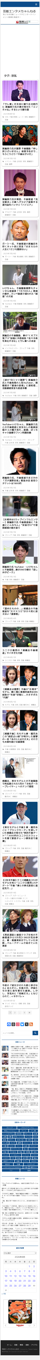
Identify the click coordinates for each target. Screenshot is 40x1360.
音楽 (24, 23)
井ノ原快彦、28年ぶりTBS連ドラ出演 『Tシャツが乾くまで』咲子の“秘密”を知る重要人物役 (24, 1076)
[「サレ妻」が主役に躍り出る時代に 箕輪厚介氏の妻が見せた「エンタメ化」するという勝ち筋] (20, 91)
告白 (35, 1140)
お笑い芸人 (21, 1140)
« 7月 (4, 1294)
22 (29, 1280)
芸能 (24, 14)
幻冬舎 (19, 161)
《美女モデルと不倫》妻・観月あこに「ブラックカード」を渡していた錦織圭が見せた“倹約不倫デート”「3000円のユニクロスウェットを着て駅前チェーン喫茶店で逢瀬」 (20, 834)
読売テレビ (9, 1006)
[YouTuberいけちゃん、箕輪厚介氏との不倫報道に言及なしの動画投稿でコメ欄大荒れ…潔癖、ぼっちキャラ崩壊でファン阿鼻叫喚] (20, 411)
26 (15, 1285)
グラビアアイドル (27, 1127)
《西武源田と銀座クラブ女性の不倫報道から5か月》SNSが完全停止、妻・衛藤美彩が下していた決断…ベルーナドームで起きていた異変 (20, 940)
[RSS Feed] (31, 1024)
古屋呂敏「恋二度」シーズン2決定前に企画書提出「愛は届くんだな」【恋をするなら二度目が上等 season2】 (24, 1105)
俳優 (9, 1137)
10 (6, 1275)
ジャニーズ (27, 1143)
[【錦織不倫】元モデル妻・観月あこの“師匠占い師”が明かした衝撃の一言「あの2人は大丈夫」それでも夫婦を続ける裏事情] (20, 720)
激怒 (28, 212)
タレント (28, 1134)
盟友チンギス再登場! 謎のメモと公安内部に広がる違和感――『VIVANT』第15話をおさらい (20, 1189)
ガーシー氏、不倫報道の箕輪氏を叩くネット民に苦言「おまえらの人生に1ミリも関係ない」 (20, 246)
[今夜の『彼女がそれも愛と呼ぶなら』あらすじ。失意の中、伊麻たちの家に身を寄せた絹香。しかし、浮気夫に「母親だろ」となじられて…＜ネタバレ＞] (20, 971)
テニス (25, 898)
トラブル (17, 901)
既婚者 (19, 304)
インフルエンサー (11, 348)
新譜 (26, 1167)
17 (6, 1280)
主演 (35, 1134)
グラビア (8, 212)
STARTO (6, 1158)
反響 (18, 1164)
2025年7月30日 (9, 209)
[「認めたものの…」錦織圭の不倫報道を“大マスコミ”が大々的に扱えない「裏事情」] (20, 595)
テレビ (7, 1003)
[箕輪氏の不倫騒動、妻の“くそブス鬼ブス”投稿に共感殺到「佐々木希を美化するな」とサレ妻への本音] (20, 322)
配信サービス (8, 1161)
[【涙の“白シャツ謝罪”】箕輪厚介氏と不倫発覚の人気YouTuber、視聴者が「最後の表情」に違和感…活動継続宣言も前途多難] (20, 366)
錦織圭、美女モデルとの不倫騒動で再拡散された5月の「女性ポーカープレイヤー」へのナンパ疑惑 (20, 783)
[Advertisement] (20, 51)
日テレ (11, 1140)
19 (15, 1280)
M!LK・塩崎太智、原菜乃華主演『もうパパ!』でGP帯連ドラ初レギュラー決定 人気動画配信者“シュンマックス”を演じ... (24, 1069)
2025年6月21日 (9, 657)
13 (20, 1275)
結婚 (18, 1161)
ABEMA (33, 1161)
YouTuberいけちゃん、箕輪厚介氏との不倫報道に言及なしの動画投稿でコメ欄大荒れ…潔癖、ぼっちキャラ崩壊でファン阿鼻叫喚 (20, 428)
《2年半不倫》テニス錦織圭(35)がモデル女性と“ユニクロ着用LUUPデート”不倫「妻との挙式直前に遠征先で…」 (20, 884)
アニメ (24, 1131)
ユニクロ (8, 660)
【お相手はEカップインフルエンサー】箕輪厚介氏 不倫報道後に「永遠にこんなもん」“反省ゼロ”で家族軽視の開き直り (20, 523)
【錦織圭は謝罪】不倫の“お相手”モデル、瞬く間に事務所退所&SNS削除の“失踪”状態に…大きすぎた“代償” (20, 693)
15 (29, 1275)
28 (24, 1285)
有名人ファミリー (10, 1131)
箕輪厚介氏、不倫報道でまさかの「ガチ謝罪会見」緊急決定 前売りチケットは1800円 (20, 480)
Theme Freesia (32, 1349)
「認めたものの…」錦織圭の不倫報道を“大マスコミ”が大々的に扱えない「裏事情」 (20, 611)
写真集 (28, 1152)
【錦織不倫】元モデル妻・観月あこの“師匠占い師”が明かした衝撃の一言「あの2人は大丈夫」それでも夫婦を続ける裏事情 (20, 737)
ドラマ (34, 1155)
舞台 (35, 1158)
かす (13, 1158)
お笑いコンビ (18, 1137)
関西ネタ (34, 1167)
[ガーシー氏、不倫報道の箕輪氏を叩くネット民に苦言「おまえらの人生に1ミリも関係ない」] (20, 230)
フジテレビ (31, 1164)
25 (10, 1285)
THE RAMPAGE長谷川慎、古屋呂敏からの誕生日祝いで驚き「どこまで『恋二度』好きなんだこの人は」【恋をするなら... (24, 1055)
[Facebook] (9, 1024)
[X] (26, 1024)
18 (10, 1280)
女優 (4, 1146)
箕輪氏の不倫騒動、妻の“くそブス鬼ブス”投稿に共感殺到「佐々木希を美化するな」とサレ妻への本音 (20, 338)
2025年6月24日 (9, 618)
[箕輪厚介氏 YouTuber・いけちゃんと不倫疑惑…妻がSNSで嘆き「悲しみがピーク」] (20, 552)
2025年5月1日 (9, 1000)
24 (6, 1285)
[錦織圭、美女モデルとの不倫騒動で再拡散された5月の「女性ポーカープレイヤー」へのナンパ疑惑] (20, 767)
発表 (25, 1146)
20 (20, 1280)
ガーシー (8, 256)
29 (29, 1285)
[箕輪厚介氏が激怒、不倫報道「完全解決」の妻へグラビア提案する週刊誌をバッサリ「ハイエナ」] (20, 182)
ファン (19, 1146)
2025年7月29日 (9, 253)
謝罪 (10, 164)
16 (34, 1275)
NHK (35, 1137)
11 (10, 1275)
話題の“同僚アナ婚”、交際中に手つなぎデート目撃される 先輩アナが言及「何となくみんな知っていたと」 (24, 1048)
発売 (24, 1158)
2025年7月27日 (9, 437)
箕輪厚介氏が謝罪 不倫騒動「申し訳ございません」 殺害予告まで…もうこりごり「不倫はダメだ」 (20, 151)
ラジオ (12, 1143)
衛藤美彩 (20, 956)
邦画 (4, 1152)
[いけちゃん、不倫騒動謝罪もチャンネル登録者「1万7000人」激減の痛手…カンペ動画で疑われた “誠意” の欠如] (20, 275)
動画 (29, 1170)
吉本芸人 (19, 1134)
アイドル (26, 28)
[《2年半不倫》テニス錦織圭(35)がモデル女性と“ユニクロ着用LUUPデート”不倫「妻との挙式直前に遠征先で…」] (20, 866)
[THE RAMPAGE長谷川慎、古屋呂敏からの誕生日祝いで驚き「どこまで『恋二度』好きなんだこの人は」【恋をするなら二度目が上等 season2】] (5, 1055)
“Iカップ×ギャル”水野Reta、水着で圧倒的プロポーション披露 (20, 1184)
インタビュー (15, 1155)
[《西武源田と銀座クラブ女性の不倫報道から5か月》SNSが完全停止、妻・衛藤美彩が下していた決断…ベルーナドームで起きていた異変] (20, 920)
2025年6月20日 (9, 746)
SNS (6, 117)
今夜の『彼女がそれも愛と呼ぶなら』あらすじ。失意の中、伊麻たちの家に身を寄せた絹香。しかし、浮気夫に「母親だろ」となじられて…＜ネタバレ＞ (20, 991)
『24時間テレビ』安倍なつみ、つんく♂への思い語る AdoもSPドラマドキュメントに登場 (24, 1112)
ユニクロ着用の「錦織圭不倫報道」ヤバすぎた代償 (20, 651)
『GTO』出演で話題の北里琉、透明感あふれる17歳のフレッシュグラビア (20, 1219)
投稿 (18, 1158)
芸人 (25, 1149)
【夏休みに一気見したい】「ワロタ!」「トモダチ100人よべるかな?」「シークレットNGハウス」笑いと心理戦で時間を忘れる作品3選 (20, 1237)
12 (15, 1275)
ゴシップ (22, 348)
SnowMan (6, 1149)
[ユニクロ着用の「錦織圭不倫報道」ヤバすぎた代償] (20, 637)
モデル (7, 705)
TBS (35, 1143)
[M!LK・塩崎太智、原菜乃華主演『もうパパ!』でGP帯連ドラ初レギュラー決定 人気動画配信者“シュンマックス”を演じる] (5, 1069)
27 (20, 1285)
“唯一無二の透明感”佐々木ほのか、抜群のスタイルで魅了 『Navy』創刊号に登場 (20, 1214)
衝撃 (19, 1143)
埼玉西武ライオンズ (24, 953)
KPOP (11, 1146)
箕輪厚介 (32, 117)
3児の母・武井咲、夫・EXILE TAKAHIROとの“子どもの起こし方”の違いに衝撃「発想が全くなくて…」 (20, 1224)
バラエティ (33, 1149)
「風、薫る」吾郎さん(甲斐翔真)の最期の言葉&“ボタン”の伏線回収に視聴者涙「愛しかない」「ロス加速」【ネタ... (24, 1091)
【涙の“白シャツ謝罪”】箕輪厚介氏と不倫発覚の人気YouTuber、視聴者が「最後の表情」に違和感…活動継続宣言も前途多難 (20, 384)
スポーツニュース (19, 895)
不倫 (11, 117)
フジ (10, 1170)
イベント (8, 161)
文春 (18, 621)
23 (34, 1280)
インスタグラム (8, 1134)
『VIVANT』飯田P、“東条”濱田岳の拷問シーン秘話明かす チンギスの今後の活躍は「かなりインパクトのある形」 (20, 1195)
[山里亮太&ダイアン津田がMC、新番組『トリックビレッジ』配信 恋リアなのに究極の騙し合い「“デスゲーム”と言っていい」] (5, 1097)
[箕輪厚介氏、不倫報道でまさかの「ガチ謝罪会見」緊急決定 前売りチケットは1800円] (20, 461)
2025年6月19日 (9, 790)
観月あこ (26, 705)
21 (24, 1280)
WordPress (5, 1351)
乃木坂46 (13, 1152)
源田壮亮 (8, 956)
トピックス (9, 901)
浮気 (26, 117)
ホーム (25, 9)
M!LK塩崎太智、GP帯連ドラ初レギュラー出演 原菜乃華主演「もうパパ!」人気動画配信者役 (24, 1084)
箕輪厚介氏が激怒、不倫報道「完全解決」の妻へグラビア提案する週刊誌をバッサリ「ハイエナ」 (20, 201)
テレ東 (5, 1143)
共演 (29, 1158)
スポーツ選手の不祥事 (13, 898)
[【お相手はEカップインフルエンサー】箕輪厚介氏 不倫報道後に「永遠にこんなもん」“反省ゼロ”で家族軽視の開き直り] (20, 506)
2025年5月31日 (9, 950)
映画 (24, 19)
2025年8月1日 (9, 114)
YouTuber (8, 304)
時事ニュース (18, 117)
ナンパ (15, 793)
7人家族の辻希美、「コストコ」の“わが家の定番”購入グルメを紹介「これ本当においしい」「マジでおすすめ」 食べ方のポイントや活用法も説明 (20, 1230)
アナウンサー (16, 1149)
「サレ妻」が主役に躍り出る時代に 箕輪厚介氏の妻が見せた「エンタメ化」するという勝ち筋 (20, 106)
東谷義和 (20, 256)
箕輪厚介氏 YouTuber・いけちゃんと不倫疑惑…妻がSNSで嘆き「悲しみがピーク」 (20, 569)
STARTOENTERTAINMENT (12, 1167)
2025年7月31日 (9, 158)
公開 (4, 1137)
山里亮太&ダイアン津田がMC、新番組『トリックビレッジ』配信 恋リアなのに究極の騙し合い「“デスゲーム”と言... (24, 1098)
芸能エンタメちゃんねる (19, 11)
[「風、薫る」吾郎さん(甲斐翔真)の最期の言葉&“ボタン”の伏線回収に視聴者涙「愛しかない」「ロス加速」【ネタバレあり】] (5, 1090)
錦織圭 (31, 621)
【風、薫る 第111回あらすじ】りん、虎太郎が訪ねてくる (20, 1202)
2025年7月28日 (9, 345)
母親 (20, 1003)
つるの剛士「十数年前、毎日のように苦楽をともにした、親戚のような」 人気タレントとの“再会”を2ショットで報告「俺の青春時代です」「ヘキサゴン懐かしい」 (20, 1208)
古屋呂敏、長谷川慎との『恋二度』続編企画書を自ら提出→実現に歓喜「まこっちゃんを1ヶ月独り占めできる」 (24, 1062)
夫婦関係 (12, 749)
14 (24, 1275)
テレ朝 (33, 1131)
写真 (29, 1140)
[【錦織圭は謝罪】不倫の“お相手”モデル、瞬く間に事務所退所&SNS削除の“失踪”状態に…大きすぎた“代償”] (20, 676)
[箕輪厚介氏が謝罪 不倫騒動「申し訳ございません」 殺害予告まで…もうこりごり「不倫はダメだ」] (20, 135)
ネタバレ (14, 1003)
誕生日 (7, 1164)
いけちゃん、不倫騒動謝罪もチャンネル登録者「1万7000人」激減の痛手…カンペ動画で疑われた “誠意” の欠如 (20, 292)
